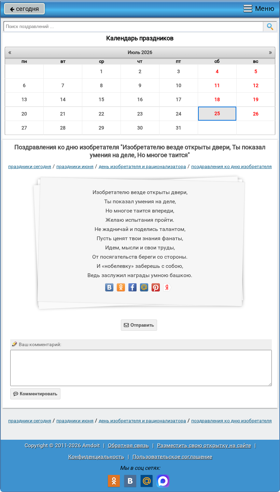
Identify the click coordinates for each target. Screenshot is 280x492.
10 (178, 85)
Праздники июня (75, 166)
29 (101, 128)
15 (101, 99)
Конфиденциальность (96, 456)
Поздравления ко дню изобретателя (231, 166)
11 (217, 85)
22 (101, 114)
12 (255, 85)
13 (24, 99)
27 (24, 128)
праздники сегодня (29, 166)
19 (255, 99)
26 (255, 114)
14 (63, 99)
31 (178, 128)
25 (217, 113)
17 (178, 99)
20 (24, 114)
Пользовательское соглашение (172, 456)
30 (140, 128)
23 (140, 114)
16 (140, 99)
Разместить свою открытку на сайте (204, 445)
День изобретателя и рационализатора (142, 166)
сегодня (24, 8)
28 (63, 128)
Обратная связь (128, 445)
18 (217, 99)
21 (63, 114)
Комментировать (35, 393)
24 (178, 114)
